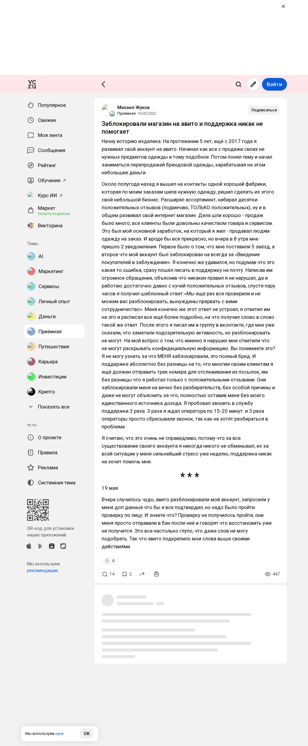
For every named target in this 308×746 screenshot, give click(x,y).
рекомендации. (43, 570)
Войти (274, 84)
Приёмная (126, 113)
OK (87, 733)
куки (59, 733)
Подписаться (264, 110)
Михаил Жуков (133, 107)
